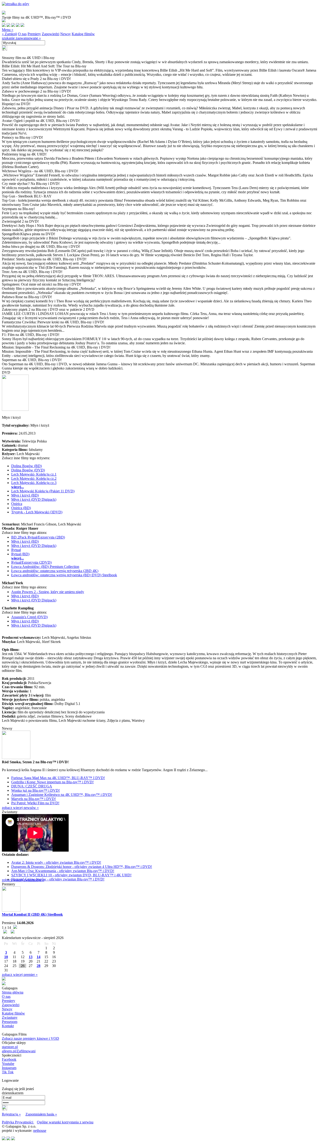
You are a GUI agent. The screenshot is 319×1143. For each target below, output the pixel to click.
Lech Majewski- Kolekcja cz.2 (34, 478)
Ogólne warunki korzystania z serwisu (65, 1122)
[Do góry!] (15, 4)
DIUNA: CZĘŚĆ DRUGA (31, 786)
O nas (22, 34)
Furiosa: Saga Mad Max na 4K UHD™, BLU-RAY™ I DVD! (58, 778)
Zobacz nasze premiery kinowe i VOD (30, 1038)
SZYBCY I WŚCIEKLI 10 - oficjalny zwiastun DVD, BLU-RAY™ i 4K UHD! (71, 875)
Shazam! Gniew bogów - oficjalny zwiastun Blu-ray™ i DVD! (57, 879)
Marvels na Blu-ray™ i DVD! (33, 799)
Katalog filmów (83, 34)
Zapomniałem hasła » (41, 1114)
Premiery (34, 34)
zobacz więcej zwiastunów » (23, 880)
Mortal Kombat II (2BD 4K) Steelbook (32, 914)
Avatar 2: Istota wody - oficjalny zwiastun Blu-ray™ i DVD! (56, 862)
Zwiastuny (10, 1017)
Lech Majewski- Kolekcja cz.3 (34, 483)
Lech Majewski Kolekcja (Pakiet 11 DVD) (42, 491)
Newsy (65, 34)
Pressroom (9, 1022)
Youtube (8, 1064)
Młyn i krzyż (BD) (25, 495)
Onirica (16, 504)
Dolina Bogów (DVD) (28, 470)
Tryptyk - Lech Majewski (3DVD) (36, 512)
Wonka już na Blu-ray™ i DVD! (35, 790)
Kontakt (8, 1026)
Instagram (9, 1068)
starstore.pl (10, 1047)
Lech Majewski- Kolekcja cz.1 (34, 474)
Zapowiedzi (50, 34)
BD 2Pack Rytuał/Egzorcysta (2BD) (38, 537)
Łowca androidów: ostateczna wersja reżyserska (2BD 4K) (54, 571)
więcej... (17, 487)
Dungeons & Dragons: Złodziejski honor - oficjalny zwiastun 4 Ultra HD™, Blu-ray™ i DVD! (81, 867)
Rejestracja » (11, 1114)
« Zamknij (9, 34)
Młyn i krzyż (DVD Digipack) (33, 499)
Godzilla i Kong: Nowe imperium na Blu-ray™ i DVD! (52, 782)
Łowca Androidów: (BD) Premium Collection (45, 567)
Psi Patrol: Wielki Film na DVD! (35, 803)
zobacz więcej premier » (20, 975)
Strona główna (12, 992)
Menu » (7, 30)
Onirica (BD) (21, 508)
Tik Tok (8, 1072)
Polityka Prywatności (18, 1122)
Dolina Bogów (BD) (26, 466)
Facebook (9, 1059)
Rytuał (16, 550)
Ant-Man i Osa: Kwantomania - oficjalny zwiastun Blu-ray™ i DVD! (62, 871)
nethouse (39, 1131)
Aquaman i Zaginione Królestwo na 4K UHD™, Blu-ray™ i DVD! (61, 795)
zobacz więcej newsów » (20, 808)
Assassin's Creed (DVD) (29, 617)
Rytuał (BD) (20, 554)
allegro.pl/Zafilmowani (18, 1051)
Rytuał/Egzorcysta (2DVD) (31, 562)
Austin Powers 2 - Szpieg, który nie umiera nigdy (47, 592)
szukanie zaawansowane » (21, 38)
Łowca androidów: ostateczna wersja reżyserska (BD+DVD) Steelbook (64, 575)
